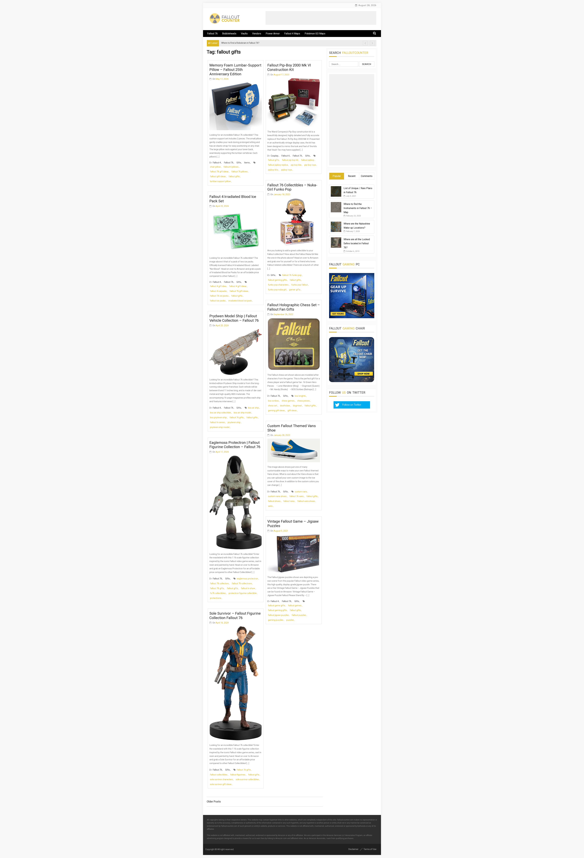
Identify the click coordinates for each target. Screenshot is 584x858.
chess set (272, 405)
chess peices (303, 401)
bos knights (300, 396)
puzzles (290, 620)
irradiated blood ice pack (240, 300)
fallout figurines (237, 774)
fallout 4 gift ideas (238, 286)
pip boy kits (296, 165)
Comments (366, 176)
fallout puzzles (299, 615)
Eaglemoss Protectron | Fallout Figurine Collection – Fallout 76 (234, 444)
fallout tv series (217, 422)
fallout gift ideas (218, 176)
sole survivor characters (221, 779)
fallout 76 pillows (239, 171)
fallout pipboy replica (278, 165)
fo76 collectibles (218, 593)
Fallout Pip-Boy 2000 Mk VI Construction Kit (289, 67)
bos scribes (273, 401)
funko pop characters (278, 285)
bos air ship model (242, 412)
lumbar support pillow (220, 181)
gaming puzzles (275, 620)
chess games (288, 401)
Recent (351, 176)
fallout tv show (248, 588)
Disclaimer (353, 849)
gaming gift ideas (276, 410)
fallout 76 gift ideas (219, 171)
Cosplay (274, 156)
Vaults (244, 33)
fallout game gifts (276, 605)
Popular (337, 176)
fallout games (294, 605)
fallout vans (289, 501)
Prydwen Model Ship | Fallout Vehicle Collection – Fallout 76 (234, 318)
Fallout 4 (217, 162)
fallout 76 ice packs (219, 296)
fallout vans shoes (306, 501)
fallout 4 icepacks (218, 291)
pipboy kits (273, 170)
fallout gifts (234, 176)
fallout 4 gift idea (218, 286)
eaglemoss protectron (247, 578)
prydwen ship (234, 422)
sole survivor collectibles (247, 779)
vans (270, 506)
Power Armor (273, 33)
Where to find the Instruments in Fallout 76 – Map (358, 208)
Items (247, 162)
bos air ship (253, 408)
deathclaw (285, 405)
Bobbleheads (229, 33)
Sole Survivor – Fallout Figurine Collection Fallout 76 (235, 615)
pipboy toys (286, 170)
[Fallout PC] (351, 317)
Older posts (214, 801)
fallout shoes (274, 501)
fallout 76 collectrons (242, 583)
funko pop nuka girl (277, 289)
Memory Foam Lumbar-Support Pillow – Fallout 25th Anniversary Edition (235, 69)
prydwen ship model (219, 427)
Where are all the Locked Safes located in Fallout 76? (357, 243)
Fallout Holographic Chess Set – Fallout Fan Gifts (293, 307)
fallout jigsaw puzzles (278, 615)
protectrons (215, 598)
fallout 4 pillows (231, 167)
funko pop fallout (299, 285)
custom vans (301, 491)
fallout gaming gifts (277, 280)
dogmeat (297, 405)
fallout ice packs (218, 300)
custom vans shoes (277, 496)
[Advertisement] (321, 18)
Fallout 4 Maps (292, 33)
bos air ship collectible (220, 412)
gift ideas (292, 410)
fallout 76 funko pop (292, 275)
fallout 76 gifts (237, 417)
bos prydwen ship (218, 417)
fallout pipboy (307, 160)
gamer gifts (294, 289)
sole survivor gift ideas (220, 784)
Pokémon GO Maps (315, 33)
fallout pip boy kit (290, 160)
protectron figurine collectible (243, 593)
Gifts (238, 162)
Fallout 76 (212, 33)
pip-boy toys (310, 165)
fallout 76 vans (296, 496)
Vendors (256, 33)
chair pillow (215, 167)
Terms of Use (369, 849)
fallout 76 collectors (219, 583)
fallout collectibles (218, 774)
